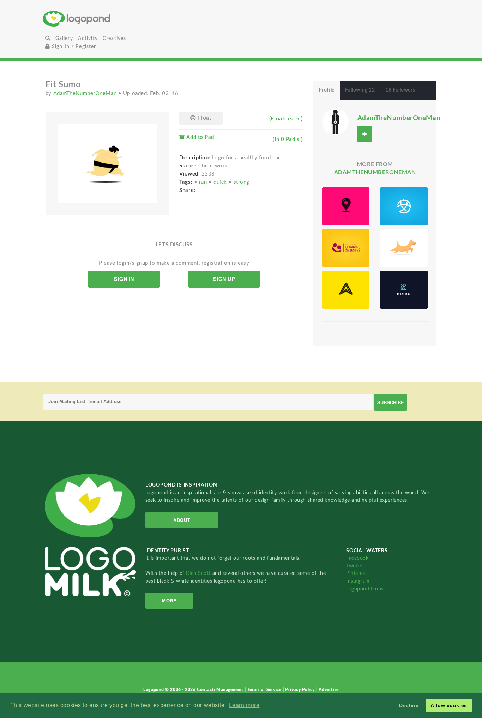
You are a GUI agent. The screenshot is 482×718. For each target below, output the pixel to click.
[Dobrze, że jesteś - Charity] (346, 248)
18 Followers (400, 90)
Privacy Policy (300, 690)
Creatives (114, 38)
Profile (327, 90)
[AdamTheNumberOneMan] (335, 121)
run (204, 182)
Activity (88, 38)
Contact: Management (221, 690)
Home (109, 19)
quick (220, 182)
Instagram (357, 581)
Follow (364, 134)
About (181, 520)
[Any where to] (404, 206)
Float (203, 118)
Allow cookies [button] (448, 705)
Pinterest (356, 573)
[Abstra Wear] (346, 290)
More (169, 600)
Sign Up (224, 278)
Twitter (354, 566)
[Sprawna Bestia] (404, 248)
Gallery (64, 38)
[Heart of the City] (346, 206)
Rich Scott (199, 573)
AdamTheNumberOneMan (85, 93)
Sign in (124, 278)
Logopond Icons (365, 589)
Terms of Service (265, 690)
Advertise (329, 690)
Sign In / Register (73, 46)
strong (241, 182)
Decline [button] (408, 705)
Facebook (357, 558)
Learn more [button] (244, 705)
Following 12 (360, 90)
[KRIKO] (404, 290)
